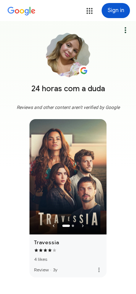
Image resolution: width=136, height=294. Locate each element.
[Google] (22, 11)
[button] (89, 10)
